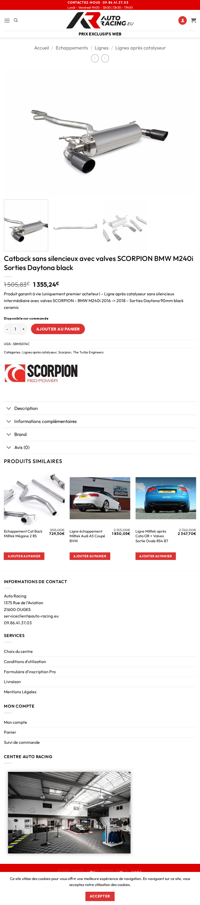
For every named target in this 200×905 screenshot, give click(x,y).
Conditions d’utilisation (25, 661)
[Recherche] (16, 20)
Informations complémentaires (45, 421)
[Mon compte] (182, 20)
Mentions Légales (20, 691)
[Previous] (14, 131)
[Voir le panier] (193, 20)
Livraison (12, 681)
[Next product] (95, 58)
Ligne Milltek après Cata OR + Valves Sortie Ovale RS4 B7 (151, 536)
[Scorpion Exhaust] (41, 373)
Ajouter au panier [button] (24, 556)
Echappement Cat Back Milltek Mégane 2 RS (23, 534)
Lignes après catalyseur (140, 48)
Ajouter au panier (58, 329)
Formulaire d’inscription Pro (30, 671)
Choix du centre (18, 651)
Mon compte (15, 722)
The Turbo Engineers (88, 352)
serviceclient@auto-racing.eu (31, 616)
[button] (7, 20)
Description (26, 408)
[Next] (185, 131)
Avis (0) (21, 447)
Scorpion (64, 352)
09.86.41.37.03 (18, 622)
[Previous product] (105, 58)
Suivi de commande (22, 742)
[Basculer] (9, 408)
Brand (20, 434)
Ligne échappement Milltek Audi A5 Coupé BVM (87, 536)
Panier (10, 732)
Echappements (72, 48)
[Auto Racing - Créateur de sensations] (100, 20)
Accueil (41, 48)
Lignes (102, 48)
